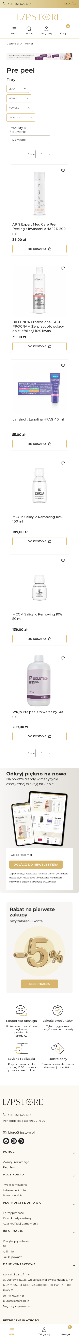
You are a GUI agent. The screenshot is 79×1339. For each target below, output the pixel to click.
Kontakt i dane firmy (16, 1274)
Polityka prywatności (16, 1241)
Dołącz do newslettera (36, 864)
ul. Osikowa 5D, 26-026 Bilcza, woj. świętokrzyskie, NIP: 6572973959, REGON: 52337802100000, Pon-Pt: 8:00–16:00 (38, 1285)
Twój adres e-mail (20, 854)
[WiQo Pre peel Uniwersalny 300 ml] (39, 681)
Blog (6, 1246)
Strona (31, 154)
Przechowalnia (12, 1195)
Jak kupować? (12, 1257)
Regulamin (10, 1167)
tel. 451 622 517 (12, 1295)
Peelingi (28, 43)
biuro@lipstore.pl (14, 1300)
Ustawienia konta (14, 1190)
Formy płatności (13, 1212)
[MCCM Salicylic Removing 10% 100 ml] (39, 486)
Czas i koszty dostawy (17, 1218)
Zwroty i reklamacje (16, 1162)
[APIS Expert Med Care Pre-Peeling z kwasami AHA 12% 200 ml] (39, 193)
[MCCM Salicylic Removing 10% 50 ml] (39, 583)
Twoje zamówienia (15, 1184)
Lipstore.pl (12, 43)
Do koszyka (37, 248)
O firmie (8, 1251)
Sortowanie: (18, 132)
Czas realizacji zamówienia (20, 1223)
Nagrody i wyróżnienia (17, 1306)
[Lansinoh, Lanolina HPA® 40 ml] (39, 388)
